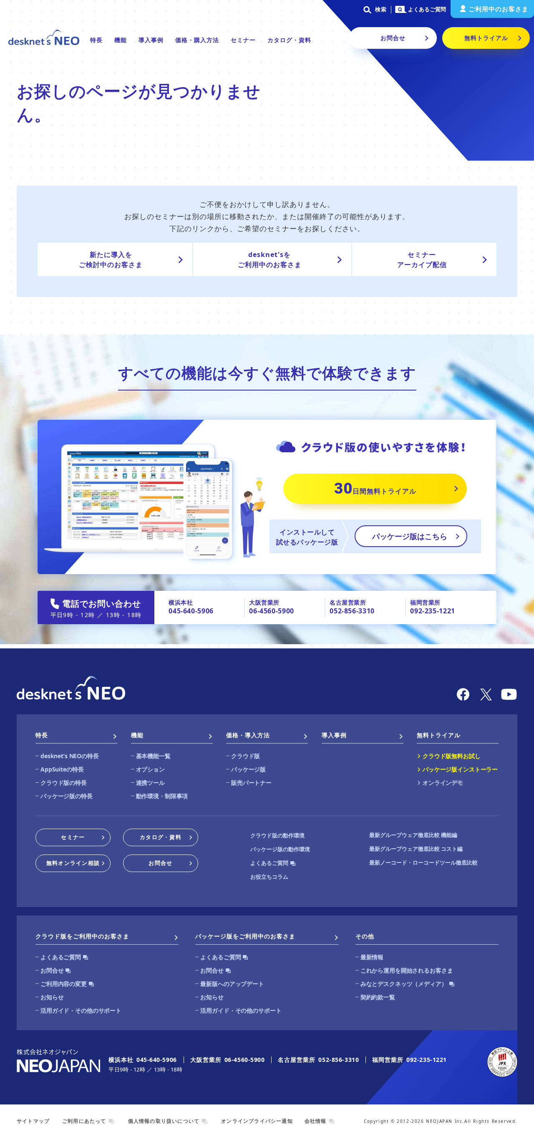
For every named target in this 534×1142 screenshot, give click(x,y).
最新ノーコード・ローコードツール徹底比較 (423, 862)
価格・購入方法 (197, 40)
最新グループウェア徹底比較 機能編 (413, 835)
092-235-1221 (432, 610)
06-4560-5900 (271, 610)
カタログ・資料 (289, 40)
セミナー (243, 40)
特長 (96, 40)
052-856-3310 (352, 610)
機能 (120, 40)
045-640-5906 (191, 610)
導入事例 (151, 40)
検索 (381, 9)
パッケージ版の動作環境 (280, 849)
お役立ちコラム (269, 876)
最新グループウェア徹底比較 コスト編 (416, 848)
